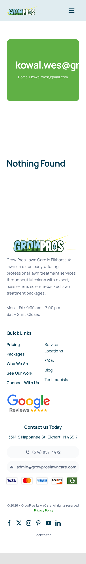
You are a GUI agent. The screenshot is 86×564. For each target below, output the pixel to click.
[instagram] (28, 523)
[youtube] (48, 523)
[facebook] (9, 523)
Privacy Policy (44, 510)
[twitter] (19, 523)
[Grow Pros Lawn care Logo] (24, 8)
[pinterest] (38, 523)
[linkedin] (58, 523)
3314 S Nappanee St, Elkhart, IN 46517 (43, 437)
